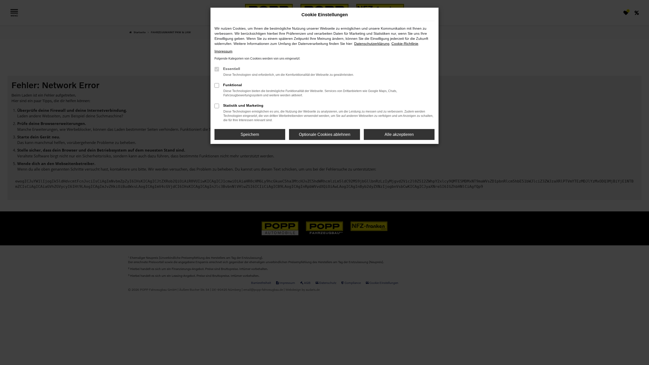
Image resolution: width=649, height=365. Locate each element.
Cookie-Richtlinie (404, 44)
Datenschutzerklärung (371, 44)
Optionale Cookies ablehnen (324, 134)
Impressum (223, 51)
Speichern (250, 134)
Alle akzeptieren (399, 134)
